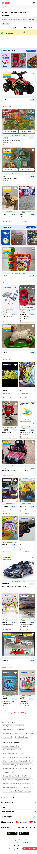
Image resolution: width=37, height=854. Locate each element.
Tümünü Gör (31, 50)
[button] (3, 3)
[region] (19, 60)
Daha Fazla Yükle (18, 712)
